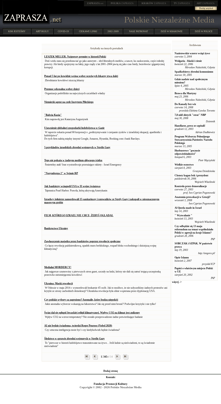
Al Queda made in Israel (188, 207)
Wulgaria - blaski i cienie (188, 60)
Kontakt (110, 377)
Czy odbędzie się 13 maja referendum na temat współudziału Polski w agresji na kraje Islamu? (194, 229)
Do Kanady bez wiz (185, 104)
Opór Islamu (182, 257)
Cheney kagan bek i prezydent (191, 175)
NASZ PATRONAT (138, 31)
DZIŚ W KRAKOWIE (172, 31)
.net (95, 3)
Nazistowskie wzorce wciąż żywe (192, 53)
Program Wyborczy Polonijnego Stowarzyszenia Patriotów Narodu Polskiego (193, 140)
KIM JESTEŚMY (16, 31)
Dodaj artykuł (206, 8)
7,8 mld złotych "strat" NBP (190, 114)
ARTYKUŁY (42, 31)
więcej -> (177, 281)
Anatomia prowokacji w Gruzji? (192, 197)
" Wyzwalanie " (183, 215)
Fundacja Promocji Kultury (111, 383)
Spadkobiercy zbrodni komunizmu (194, 71)
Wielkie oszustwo (184, 164)
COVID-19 (63, 31)
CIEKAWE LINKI (88, 31)
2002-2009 (113, 31)
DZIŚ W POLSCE (204, 31)
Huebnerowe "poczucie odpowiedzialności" (187, 152)
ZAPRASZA (122, 3)
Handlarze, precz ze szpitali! (190, 125)
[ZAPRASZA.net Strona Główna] (26, 23)
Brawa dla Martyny (185, 93)
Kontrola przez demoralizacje (191, 186)
